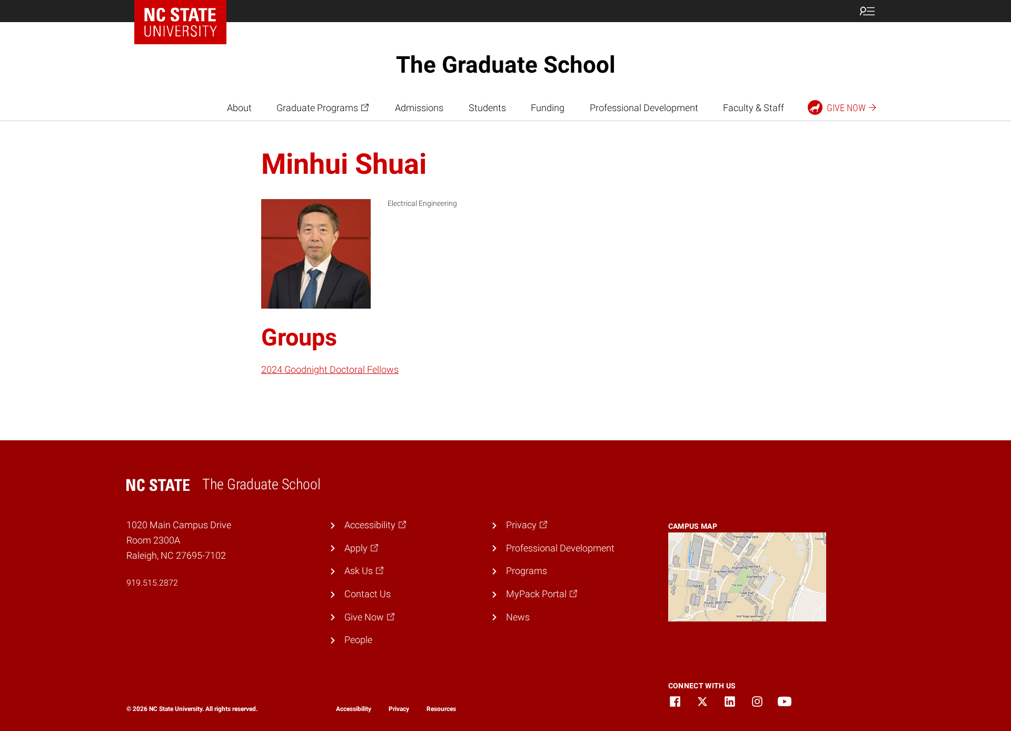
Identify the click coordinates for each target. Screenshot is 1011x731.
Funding (547, 107)
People (358, 639)
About (239, 107)
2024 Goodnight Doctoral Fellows (330, 369)
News (518, 617)
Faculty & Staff (753, 107)
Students (487, 107)
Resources (441, 709)
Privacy (399, 709)
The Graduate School (506, 64)
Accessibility (353, 709)
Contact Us (367, 593)
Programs (526, 570)
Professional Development (644, 107)
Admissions (419, 107)
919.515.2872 (152, 583)
